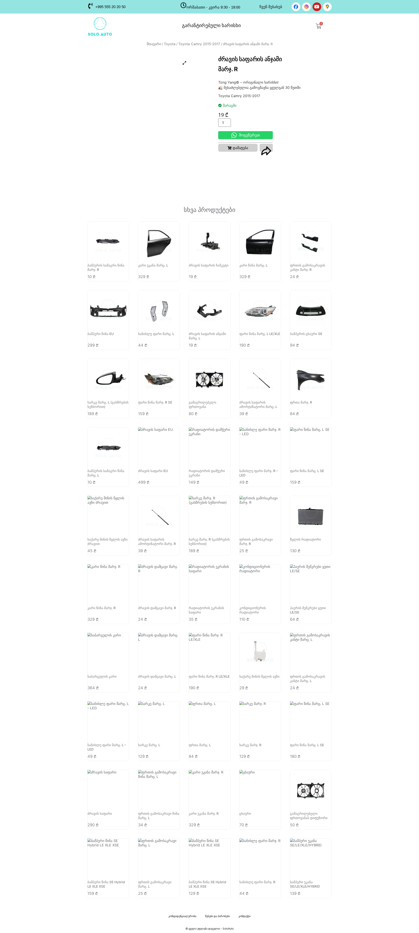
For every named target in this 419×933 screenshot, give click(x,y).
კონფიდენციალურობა (182, 916)
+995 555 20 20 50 (110, 7)
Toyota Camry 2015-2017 (199, 44)
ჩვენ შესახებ (270, 7)
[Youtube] (317, 6)
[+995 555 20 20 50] (90, 6)
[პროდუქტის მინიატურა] (184, 62)
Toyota (169, 44)
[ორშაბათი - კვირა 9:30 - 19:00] (183, 5)
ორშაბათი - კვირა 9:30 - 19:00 (213, 7)
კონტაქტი (245, 916)
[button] (238, 148)
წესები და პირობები (217, 916)
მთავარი (154, 44)
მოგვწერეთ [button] (249, 135)
